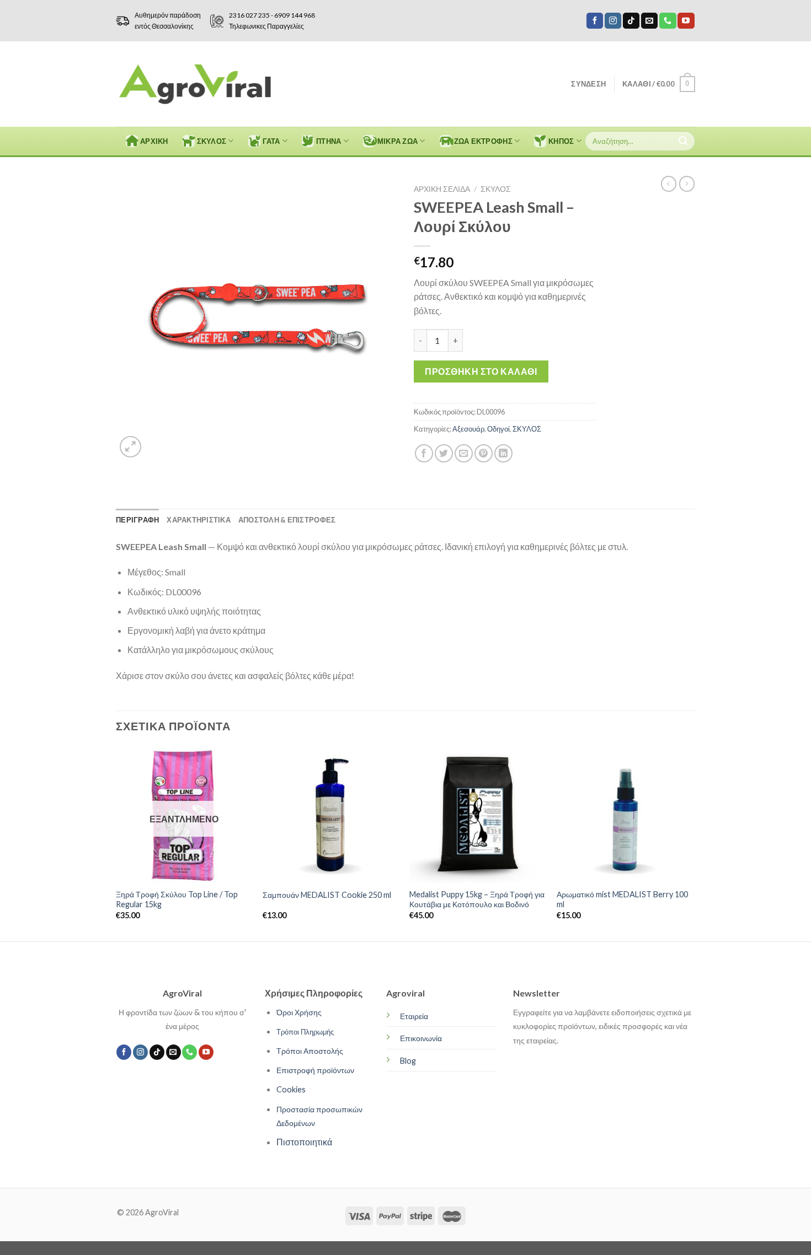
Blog (408, 1060)
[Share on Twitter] (444, 453)
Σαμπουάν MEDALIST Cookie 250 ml (327, 894)
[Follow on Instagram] (613, 21)
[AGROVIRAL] (195, 84)
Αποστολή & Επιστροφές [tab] (286, 519)
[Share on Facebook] (424, 453)
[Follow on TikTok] (631, 21)
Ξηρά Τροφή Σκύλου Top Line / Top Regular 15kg (177, 899)
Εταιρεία (414, 1016)
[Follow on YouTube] (685, 21)
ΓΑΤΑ (271, 141)
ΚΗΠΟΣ (561, 141)
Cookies (291, 1089)
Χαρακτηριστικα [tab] (199, 519)
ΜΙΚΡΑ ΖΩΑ (397, 141)
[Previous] (116, 842)
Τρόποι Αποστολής (309, 1050)
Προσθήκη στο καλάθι (481, 371)
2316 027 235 (249, 15)
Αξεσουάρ (468, 428)
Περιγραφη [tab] (137, 519)
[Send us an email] (649, 21)
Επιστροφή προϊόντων (315, 1070)
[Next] (692, 842)
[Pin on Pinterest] (483, 453)
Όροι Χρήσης (299, 1012)
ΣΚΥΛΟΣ (212, 141)
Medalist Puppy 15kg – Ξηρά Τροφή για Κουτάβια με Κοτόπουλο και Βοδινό (477, 899)
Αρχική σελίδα (442, 189)
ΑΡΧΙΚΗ (154, 141)
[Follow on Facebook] (594, 21)
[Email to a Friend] (464, 453)
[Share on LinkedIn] (503, 453)
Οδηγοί (498, 428)
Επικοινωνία (421, 1038)
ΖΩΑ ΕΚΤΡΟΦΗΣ (483, 141)
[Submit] (683, 141)
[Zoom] (130, 446)
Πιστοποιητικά (304, 1141)
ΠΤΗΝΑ (328, 141)
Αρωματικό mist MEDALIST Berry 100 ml (622, 899)
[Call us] (667, 21)
